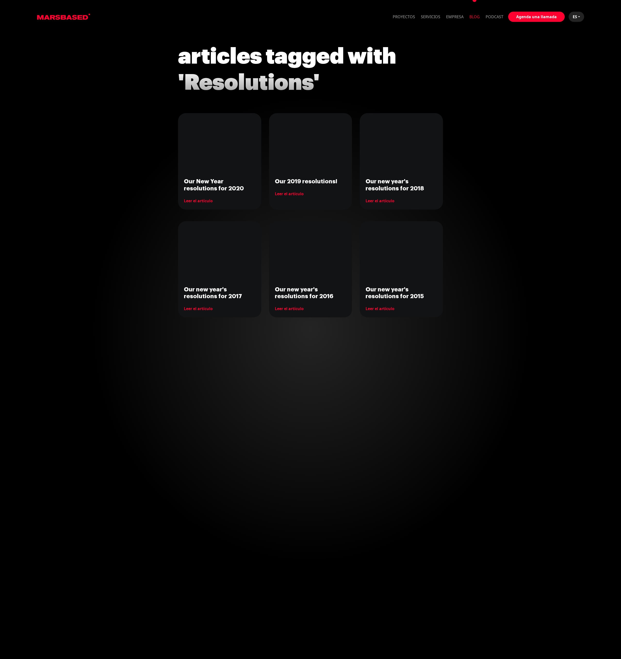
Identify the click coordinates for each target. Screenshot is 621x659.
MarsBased (63, 17)
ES (575, 16)
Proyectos (404, 16)
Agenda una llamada (536, 16)
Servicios (430, 16)
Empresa (455, 16)
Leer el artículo (198, 200)
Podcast (494, 16)
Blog (474, 16)
